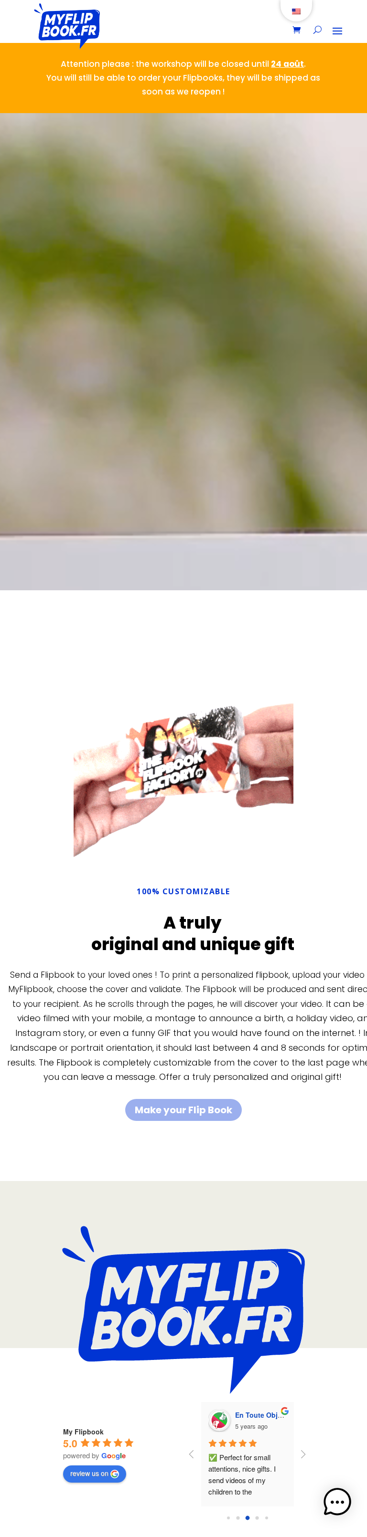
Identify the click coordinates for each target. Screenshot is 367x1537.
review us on (89, 1473)
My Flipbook (83, 1431)
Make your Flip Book (183, 1110)
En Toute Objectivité (268, 1415)
